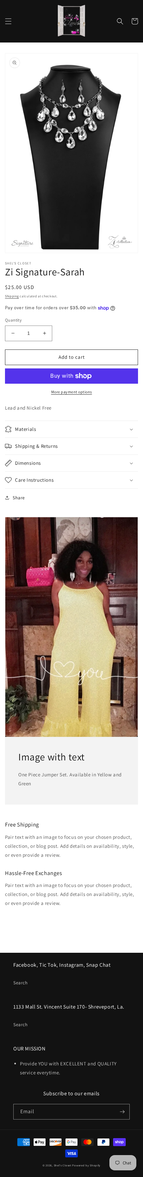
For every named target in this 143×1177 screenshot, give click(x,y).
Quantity (13, 320)
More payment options (71, 391)
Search (20, 983)
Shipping (12, 296)
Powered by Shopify (86, 1165)
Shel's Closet (63, 1165)
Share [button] (19, 498)
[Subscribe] (122, 1112)
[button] (8, 21)
